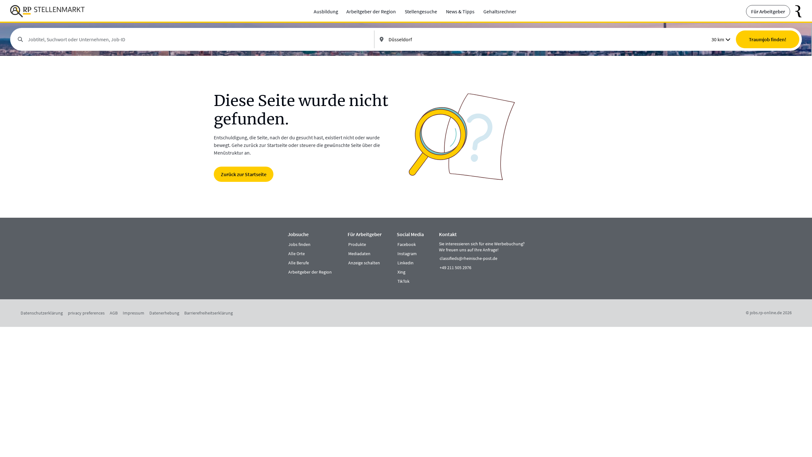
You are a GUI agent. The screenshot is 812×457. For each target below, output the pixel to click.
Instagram (407, 253)
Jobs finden (299, 244)
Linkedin (405, 263)
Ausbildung (326, 11)
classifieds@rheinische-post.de (468, 258)
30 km (717, 39)
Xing (401, 272)
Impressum (133, 313)
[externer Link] (796, 11)
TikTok (403, 281)
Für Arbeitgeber (768, 11)
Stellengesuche (421, 11)
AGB (114, 313)
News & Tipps (460, 11)
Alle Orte (296, 253)
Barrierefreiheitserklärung (208, 313)
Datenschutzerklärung (42, 313)
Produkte (357, 244)
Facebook (406, 244)
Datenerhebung (164, 313)
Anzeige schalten (364, 263)
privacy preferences (86, 313)
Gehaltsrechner (499, 11)
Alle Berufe (298, 263)
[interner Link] (47, 11)
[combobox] (198, 39)
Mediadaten (359, 253)
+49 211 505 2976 (455, 267)
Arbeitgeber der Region (371, 11)
